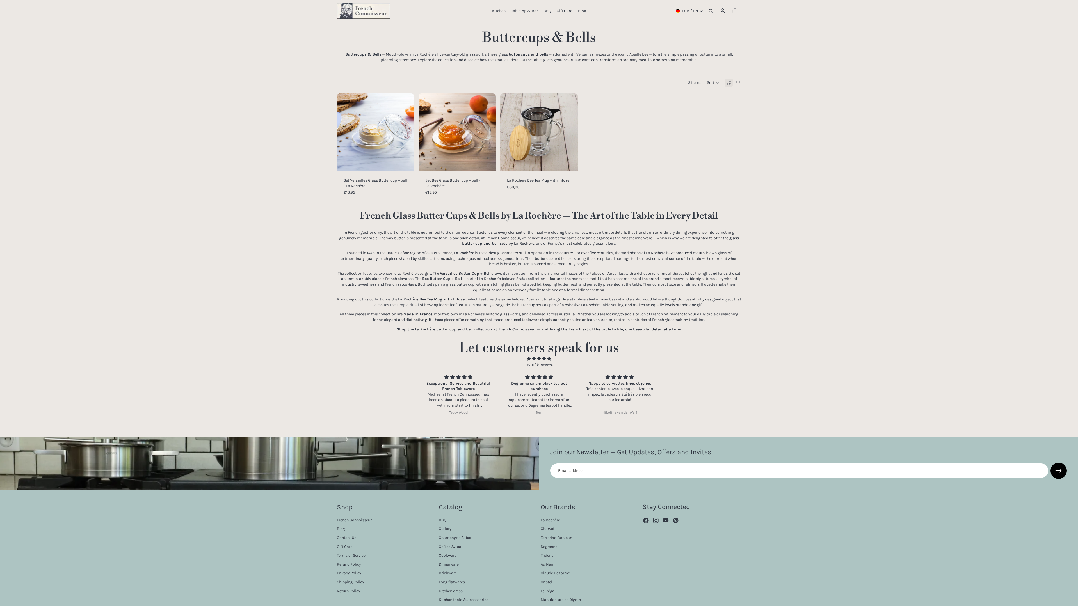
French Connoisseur (354, 519)
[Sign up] (1058, 471)
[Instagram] (655, 520)
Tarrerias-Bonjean (556, 537)
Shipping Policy (350, 581)
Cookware (447, 555)
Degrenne (549, 546)
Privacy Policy (349, 573)
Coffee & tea (450, 546)
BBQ (442, 519)
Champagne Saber (455, 537)
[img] (539, 359)
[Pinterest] (675, 520)
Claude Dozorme (555, 573)
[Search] (711, 11)
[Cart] (735, 11)
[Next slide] (405, 132)
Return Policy (348, 590)
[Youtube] (665, 520)
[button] (713, 83)
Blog (341, 528)
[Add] (405, 162)
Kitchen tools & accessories (463, 599)
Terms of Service (351, 555)
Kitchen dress (451, 590)
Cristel (546, 581)
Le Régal (548, 590)
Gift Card (345, 546)
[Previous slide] (345, 132)
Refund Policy (349, 564)
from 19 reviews (539, 364)
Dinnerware (449, 564)
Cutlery (445, 528)
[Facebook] (646, 520)
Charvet (547, 528)
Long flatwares (452, 581)
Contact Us (346, 537)
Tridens (547, 555)
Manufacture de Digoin (561, 599)
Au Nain (547, 564)
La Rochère (550, 519)
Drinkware (448, 573)
